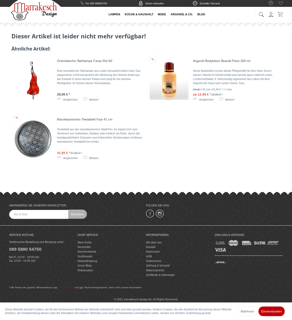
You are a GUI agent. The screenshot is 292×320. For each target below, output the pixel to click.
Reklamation (85, 270)
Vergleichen (70, 99)
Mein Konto (85, 242)
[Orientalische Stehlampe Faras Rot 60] (33, 80)
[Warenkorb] (280, 13)
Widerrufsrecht (155, 270)
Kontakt (150, 247)
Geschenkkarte (87, 251)
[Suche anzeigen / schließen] (261, 13)
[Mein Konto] (271, 13)
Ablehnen (247, 311)
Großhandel (85, 256)
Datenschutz (154, 261)
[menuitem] (268, 3)
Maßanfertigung (87, 261)
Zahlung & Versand (158, 265)
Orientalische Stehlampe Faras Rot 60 (84, 61)
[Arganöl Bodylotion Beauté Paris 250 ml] (169, 80)
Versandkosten (66, 287)
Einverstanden (271, 311)
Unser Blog (84, 265)
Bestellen (77, 214)
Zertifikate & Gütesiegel (160, 275)
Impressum (153, 251)
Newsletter (84, 247)
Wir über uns (154, 242)
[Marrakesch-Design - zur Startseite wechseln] (35, 11)
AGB (149, 256)
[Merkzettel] (281, 4)
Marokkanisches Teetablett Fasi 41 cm (84, 119)
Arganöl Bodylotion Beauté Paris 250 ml (221, 61)
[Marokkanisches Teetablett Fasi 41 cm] (33, 139)
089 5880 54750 (25, 249)
